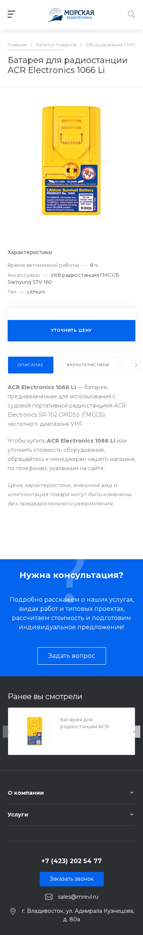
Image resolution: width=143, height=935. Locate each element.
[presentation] (136, 365)
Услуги (18, 814)
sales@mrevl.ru (78, 896)
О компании (26, 792)
